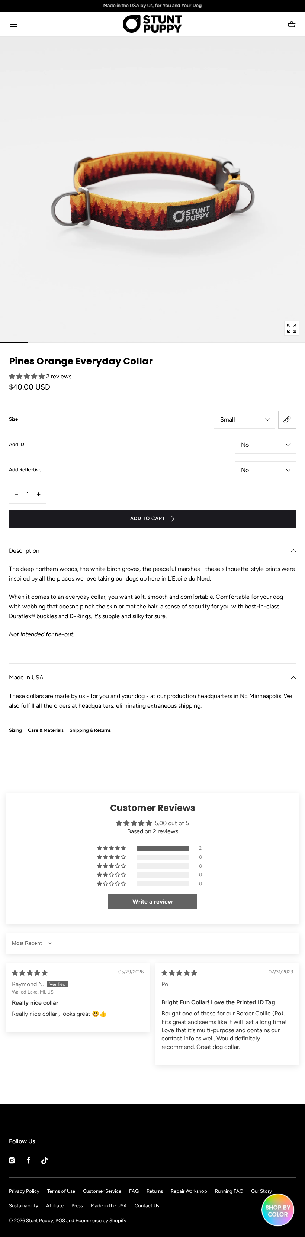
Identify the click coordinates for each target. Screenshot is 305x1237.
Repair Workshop (189, 1191)
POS (60, 1220)
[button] (13, 24)
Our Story (261, 1191)
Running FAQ (229, 1191)
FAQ (134, 1191)
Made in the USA (109, 1205)
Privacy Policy (24, 1191)
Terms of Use (61, 1191)
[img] (30, 972)
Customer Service (102, 1191)
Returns (155, 1191)
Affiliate (55, 1205)
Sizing (15, 730)
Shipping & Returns (90, 730)
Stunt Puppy (39, 1220)
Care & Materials (46, 730)
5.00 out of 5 (172, 823)
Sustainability (23, 1205)
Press (77, 1205)
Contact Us (147, 1205)
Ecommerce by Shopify (101, 1220)
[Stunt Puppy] (152, 24)
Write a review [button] (152, 901)
